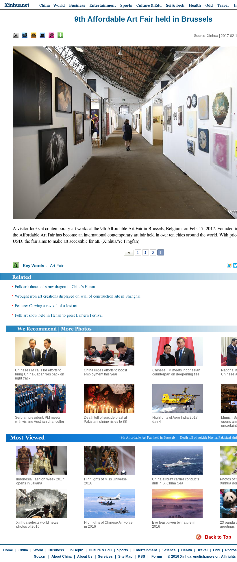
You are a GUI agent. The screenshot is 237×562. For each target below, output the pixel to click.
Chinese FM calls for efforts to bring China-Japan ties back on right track (39, 374)
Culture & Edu (100, 550)
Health (186, 550)
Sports (122, 550)
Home (8, 550)
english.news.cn (206, 557)
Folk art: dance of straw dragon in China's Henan (55, 286)
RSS (141, 557)
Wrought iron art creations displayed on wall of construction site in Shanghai (77, 296)
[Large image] (51, 35)
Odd (216, 550)
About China (61, 557)
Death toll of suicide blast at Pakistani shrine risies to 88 (105, 420)
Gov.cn (39, 557)
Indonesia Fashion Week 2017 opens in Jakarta (40, 481)
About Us (84, 557)
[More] (60, 35)
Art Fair (57, 265)
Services (105, 557)
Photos (231, 550)
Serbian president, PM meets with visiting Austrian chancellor (39, 420)
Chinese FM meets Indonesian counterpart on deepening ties (176, 372)
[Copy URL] (42, 35)
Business (56, 550)
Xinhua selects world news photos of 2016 (37, 524)
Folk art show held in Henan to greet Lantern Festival (59, 315)
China (23, 550)
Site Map (125, 557)
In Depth (76, 550)
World (38, 550)
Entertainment (145, 550)
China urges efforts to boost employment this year (105, 372)
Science (169, 550)
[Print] (33, 35)
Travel (202, 550)
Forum (156, 557)
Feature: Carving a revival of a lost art (46, 305)
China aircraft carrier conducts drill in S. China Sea (175, 481)
